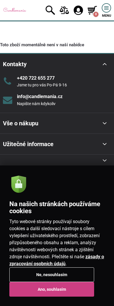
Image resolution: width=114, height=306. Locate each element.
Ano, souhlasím (52, 289)
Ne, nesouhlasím (51, 274)
